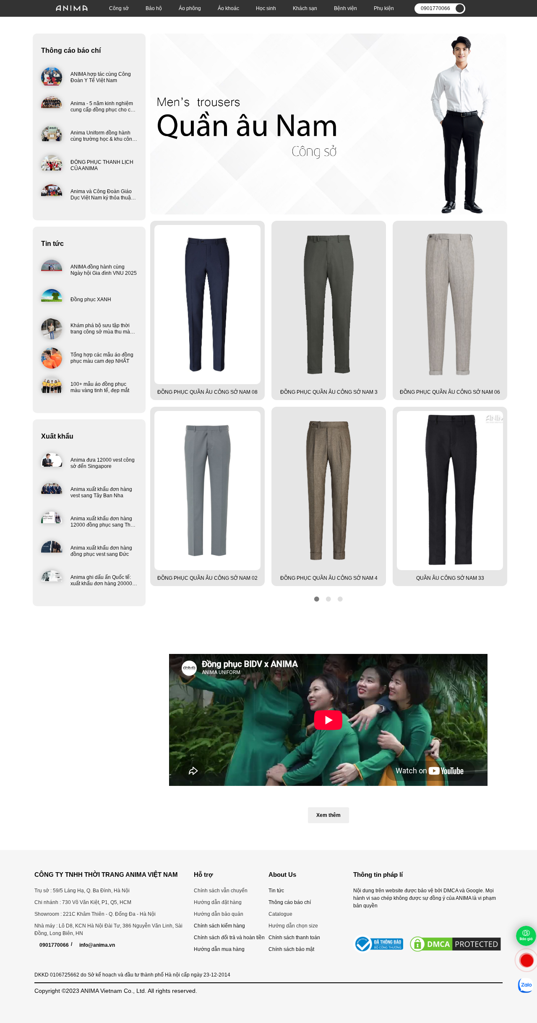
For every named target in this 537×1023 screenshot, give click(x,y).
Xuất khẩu (57, 436)
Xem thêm (328, 815)
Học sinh (266, 8)
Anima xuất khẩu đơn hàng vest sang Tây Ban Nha (101, 492)
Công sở (119, 8)
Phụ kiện (384, 8)
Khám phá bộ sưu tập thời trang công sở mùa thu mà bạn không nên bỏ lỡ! (100, 332)
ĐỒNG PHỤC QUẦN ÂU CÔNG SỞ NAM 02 (207, 578)
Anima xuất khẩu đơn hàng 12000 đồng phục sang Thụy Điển (103, 525)
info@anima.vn (97, 945)
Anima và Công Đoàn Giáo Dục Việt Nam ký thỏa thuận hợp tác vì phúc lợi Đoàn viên (103, 198)
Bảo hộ (154, 8)
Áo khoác (228, 8)
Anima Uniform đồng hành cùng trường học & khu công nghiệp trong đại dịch (102, 139)
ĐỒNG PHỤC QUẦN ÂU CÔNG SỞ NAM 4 (329, 578)
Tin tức (52, 243)
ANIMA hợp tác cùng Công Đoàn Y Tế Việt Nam (100, 77)
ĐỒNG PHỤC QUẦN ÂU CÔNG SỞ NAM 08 (207, 392)
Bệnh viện (345, 8)
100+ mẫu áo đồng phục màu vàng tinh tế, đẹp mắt (99, 387)
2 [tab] (328, 599)
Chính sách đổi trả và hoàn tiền (229, 937)
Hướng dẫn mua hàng (219, 949)
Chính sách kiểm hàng (219, 926)
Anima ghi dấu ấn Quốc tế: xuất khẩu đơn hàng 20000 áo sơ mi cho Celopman (101, 583)
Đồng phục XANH (90, 299)
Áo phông (190, 8)
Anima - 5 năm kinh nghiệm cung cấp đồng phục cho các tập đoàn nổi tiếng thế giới (103, 110)
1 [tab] (317, 599)
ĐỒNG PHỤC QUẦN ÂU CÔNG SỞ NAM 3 (329, 392)
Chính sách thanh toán (294, 937)
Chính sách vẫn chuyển (221, 891)
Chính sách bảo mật (291, 949)
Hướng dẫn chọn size (293, 926)
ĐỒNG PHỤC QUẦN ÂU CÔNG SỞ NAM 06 (450, 392)
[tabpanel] (207, 407)
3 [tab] (340, 599)
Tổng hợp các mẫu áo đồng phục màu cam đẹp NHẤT (101, 358)
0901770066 (54, 945)
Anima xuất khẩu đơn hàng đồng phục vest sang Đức (101, 551)
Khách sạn (305, 8)
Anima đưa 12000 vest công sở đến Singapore (102, 463)
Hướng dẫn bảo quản (218, 914)
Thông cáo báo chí (71, 50)
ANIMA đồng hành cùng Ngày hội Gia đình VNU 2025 (103, 270)
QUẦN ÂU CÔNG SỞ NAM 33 (450, 578)
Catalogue (280, 914)
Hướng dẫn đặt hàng (218, 902)
